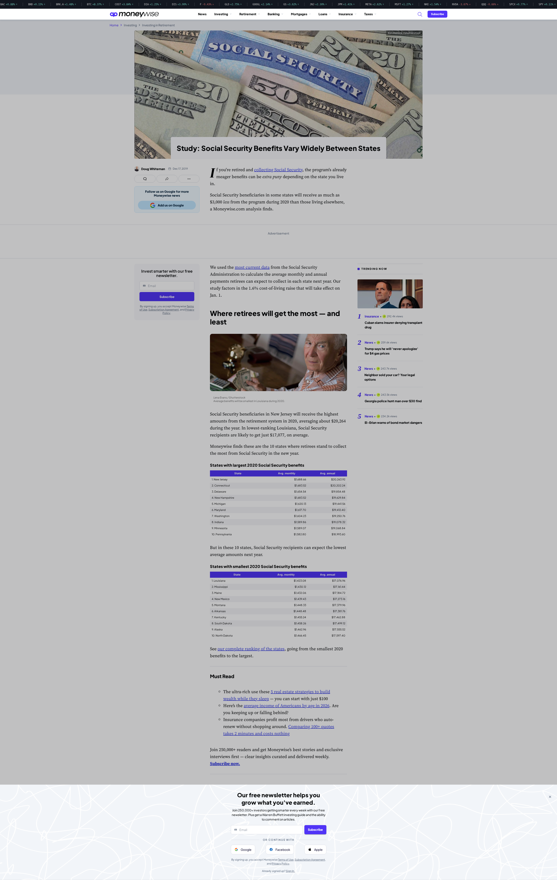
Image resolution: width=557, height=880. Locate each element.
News (202, 14)
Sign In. (290, 871)
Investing (221, 14)
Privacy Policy (280, 863)
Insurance (346, 14)
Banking (274, 14)
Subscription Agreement (310, 859)
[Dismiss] (550, 796)
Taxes (368, 14)
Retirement (247, 14)
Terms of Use (286, 859)
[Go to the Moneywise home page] (134, 14)
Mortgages (299, 14)
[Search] (419, 14)
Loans (323, 14)
